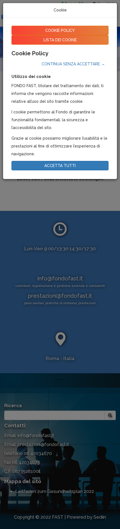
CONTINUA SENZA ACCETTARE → (73, 64)
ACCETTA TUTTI (60, 165)
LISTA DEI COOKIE (60, 40)
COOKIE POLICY (60, 30)
